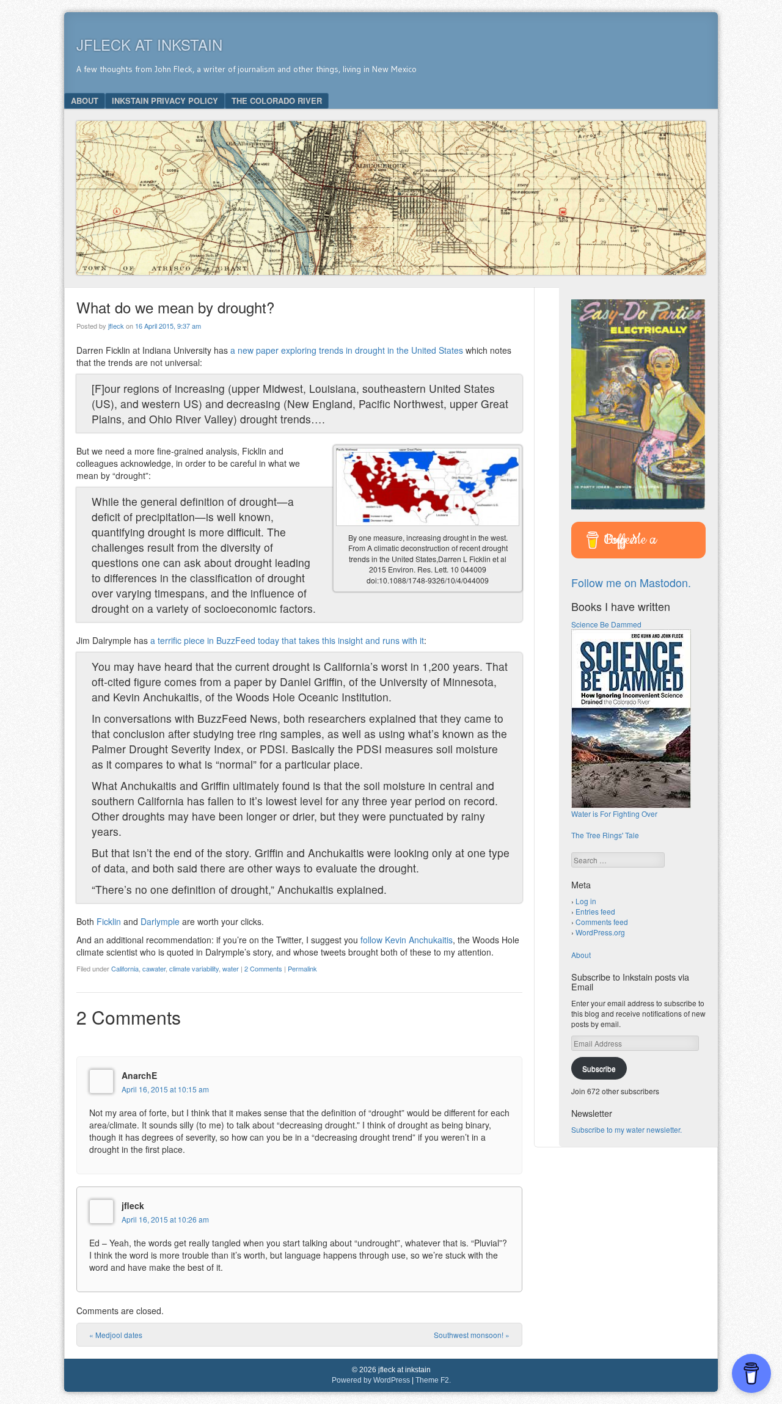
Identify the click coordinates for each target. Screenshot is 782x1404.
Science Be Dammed (606, 624)
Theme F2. (433, 1380)
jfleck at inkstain (149, 44)
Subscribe (599, 1068)
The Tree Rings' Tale (605, 835)
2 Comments (263, 968)
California (125, 968)
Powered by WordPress (371, 1380)
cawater (154, 968)
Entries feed (595, 911)
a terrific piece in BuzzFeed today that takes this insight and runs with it (287, 640)
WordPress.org (600, 932)
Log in (586, 901)
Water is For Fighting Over (614, 813)
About (84, 100)
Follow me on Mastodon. (631, 582)
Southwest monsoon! (472, 1334)
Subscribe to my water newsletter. (626, 1129)
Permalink (302, 968)
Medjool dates (115, 1334)
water (230, 968)
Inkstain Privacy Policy (165, 100)
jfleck (116, 326)
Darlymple (160, 921)
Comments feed (602, 921)
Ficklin (109, 921)
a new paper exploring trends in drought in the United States (346, 350)
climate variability (194, 968)
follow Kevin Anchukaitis (406, 940)
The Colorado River (277, 100)
